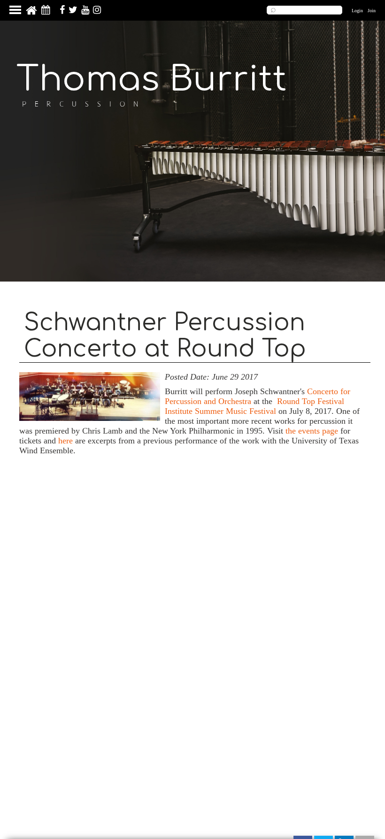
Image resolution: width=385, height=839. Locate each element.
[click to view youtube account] (84, 11)
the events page (311, 430)
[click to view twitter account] (71, 11)
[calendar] (45, 11)
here (65, 440)
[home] (31, 12)
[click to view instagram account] (96, 11)
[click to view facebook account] (61, 11)
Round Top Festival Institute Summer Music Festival (254, 406)
